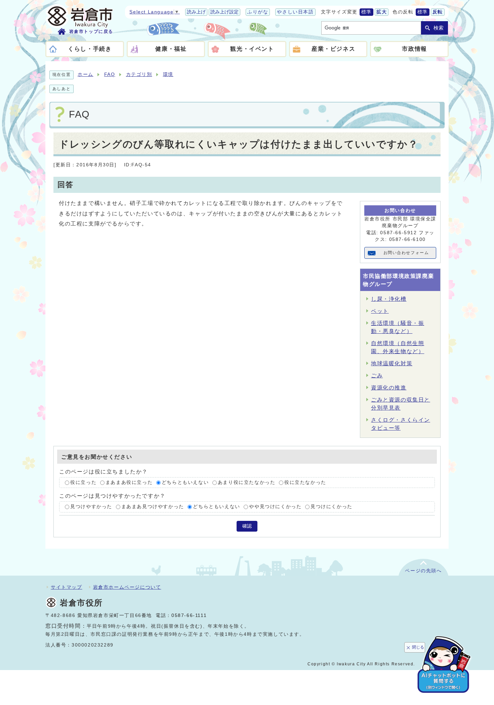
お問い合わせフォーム (406, 253)
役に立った (83, 482)
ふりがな (257, 11)
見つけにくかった (332, 506)
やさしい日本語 (295, 11)
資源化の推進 (389, 387)
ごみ (377, 375)
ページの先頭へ (423, 570)
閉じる (418, 647)
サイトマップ (66, 587)
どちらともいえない (185, 482)
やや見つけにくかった (275, 506)
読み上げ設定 (224, 11)
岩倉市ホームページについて (127, 587)
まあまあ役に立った (129, 482)
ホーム (85, 74)
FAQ (109, 74)
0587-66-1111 (189, 615)
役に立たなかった (305, 482)
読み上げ (196, 11)
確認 (247, 526)
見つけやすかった (91, 506)
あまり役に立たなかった (247, 482)
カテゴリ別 (139, 74)
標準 (366, 11)
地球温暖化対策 (391, 363)
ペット (380, 311)
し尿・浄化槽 (389, 299)
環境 (168, 74)
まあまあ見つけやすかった (152, 506)
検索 (439, 28)
